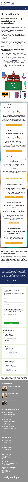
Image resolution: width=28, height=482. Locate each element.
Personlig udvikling (10, 362)
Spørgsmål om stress (9, 412)
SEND (11, 323)
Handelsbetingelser (8, 447)
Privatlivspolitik (7, 449)
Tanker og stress (7, 419)
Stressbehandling (9, 349)
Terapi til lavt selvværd (9, 426)
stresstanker (14, 60)
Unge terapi (8, 369)
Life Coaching (9, 364)
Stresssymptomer (8, 424)
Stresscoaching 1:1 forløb (9, 414)
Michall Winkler (9, 377)
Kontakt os (6, 445)
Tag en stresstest (8, 423)
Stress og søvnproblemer (9, 421)
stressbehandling (4, 30)
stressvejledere (17, 53)
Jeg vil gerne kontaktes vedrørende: (12, 309)
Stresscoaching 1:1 (10, 348)
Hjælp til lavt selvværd (10, 366)
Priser (5, 444)
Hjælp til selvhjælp (10, 353)
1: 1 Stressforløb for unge (11, 352)
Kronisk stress (7, 417)
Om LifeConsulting (8, 440)
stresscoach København (10, 468)
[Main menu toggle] (25, 8)
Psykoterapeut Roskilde (11, 370)
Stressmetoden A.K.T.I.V (11, 351)
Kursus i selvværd (9, 365)
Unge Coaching (9, 368)
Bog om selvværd (8, 431)
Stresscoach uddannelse (11, 355)
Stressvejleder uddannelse (10, 428)
